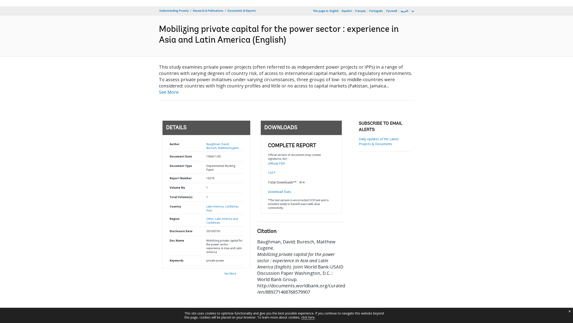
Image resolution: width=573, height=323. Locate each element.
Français (360, 11)
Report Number (181, 178)
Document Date (181, 156)
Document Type (181, 166)
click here (308, 317)
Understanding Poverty (174, 11)
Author (175, 144)
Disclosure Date (181, 231)
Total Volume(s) (181, 197)
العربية (404, 11)
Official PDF (276, 163)
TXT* (272, 173)
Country (175, 206)
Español (347, 11)
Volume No (177, 188)
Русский (391, 11)
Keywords (177, 260)
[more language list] (412, 11)
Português (376, 11)
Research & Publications (208, 11)
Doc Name (177, 240)
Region (175, 219)
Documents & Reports (242, 11)
